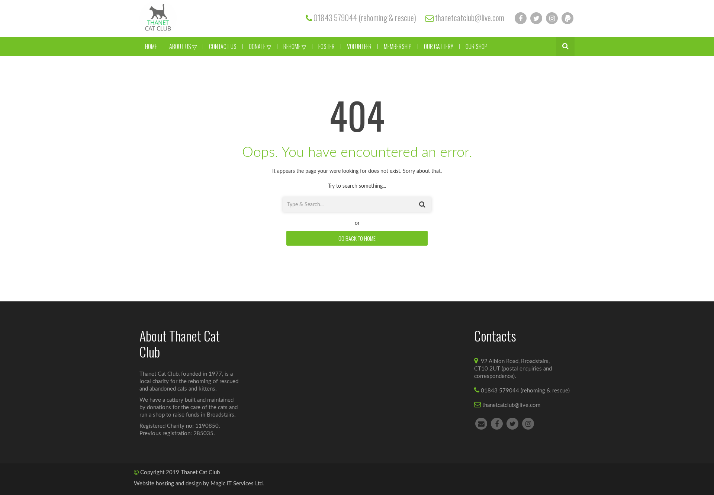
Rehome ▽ (294, 46)
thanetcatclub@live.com (469, 17)
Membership (398, 46)
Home (151, 46)
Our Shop (477, 46)
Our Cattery (438, 46)
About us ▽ (183, 46)
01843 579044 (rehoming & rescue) (364, 17)
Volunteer (359, 46)
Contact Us (223, 46)
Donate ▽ (260, 46)
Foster (326, 46)
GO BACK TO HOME (357, 238)
